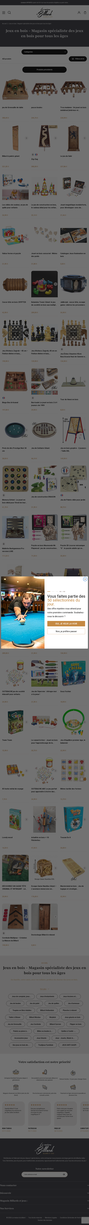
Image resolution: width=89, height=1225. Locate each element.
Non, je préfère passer (66, 631)
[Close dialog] (85, 579)
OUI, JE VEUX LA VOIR (66, 623)
